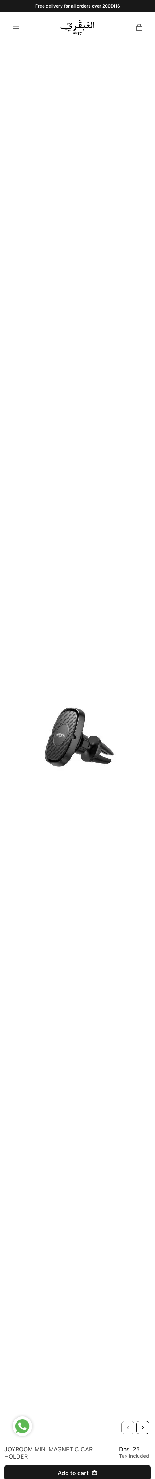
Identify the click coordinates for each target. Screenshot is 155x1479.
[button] (127, 1427)
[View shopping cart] (139, 27)
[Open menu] (16, 27)
